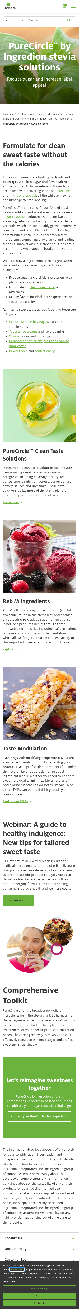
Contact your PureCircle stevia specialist (39, 1116)
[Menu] (73, 6)
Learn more (11, 502)
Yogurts (14, 331)
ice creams (29, 331)
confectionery (45, 351)
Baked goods (18, 351)
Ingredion (8, 114)
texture (64, 191)
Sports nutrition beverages (28, 322)
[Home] (10, 9)
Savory (14, 336)
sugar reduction (15, 217)
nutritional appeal (22, 195)
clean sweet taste (42, 287)
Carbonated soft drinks (25, 341)
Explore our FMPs (15, 801)
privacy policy (17, 1269)
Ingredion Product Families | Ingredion (48, 119)
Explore (8, 649)
